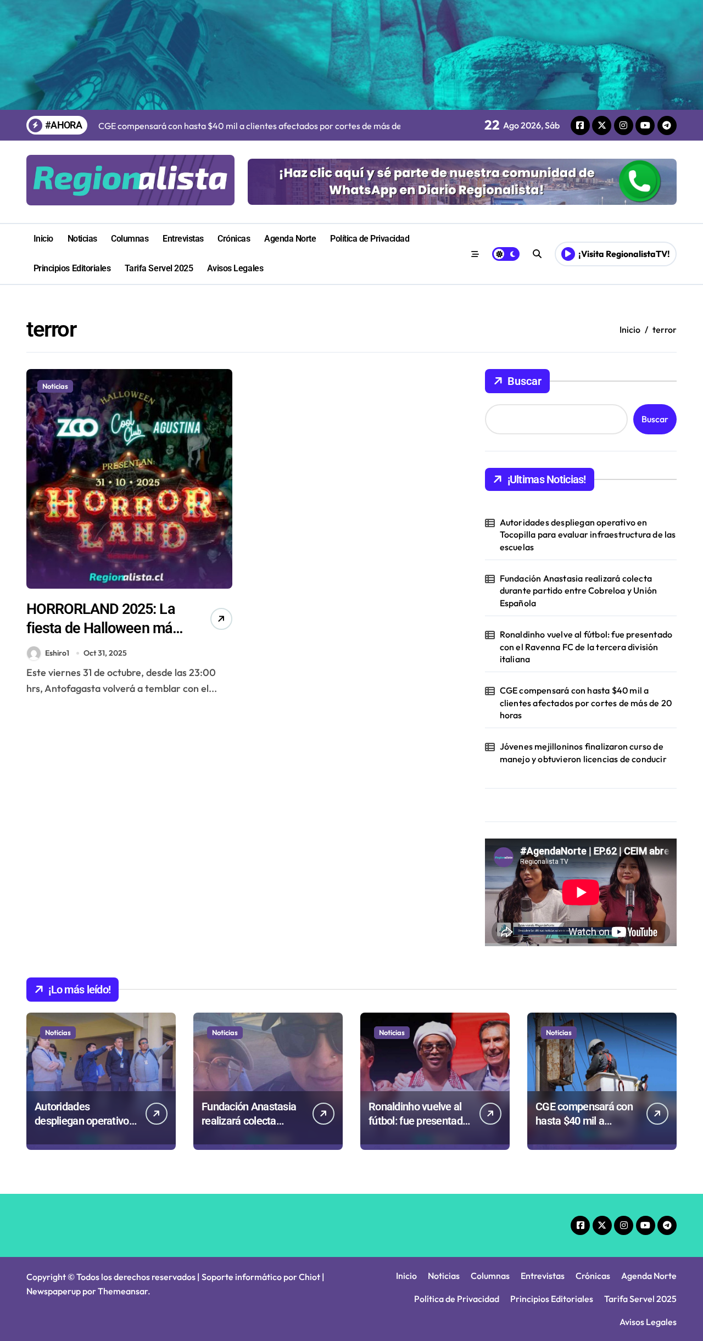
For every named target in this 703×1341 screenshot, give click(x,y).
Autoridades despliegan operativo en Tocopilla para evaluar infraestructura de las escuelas (588, 534)
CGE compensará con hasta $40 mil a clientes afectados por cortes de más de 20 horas (586, 702)
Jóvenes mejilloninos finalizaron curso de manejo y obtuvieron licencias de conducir (583, 752)
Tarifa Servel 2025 (159, 268)
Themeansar (123, 1291)
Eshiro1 (57, 653)
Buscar (524, 381)
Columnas (129, 238)
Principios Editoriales (72, 268)
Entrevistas (183, 238)
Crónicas (233, 238)
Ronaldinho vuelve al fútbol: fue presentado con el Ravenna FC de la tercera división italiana (586, 646)
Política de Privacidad (369, 238)
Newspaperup (53, 1291)
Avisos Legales (235, 268)
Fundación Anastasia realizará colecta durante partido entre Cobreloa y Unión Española (578, 590)
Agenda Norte (290, 238)
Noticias (82, 238)
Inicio (43, 238)
